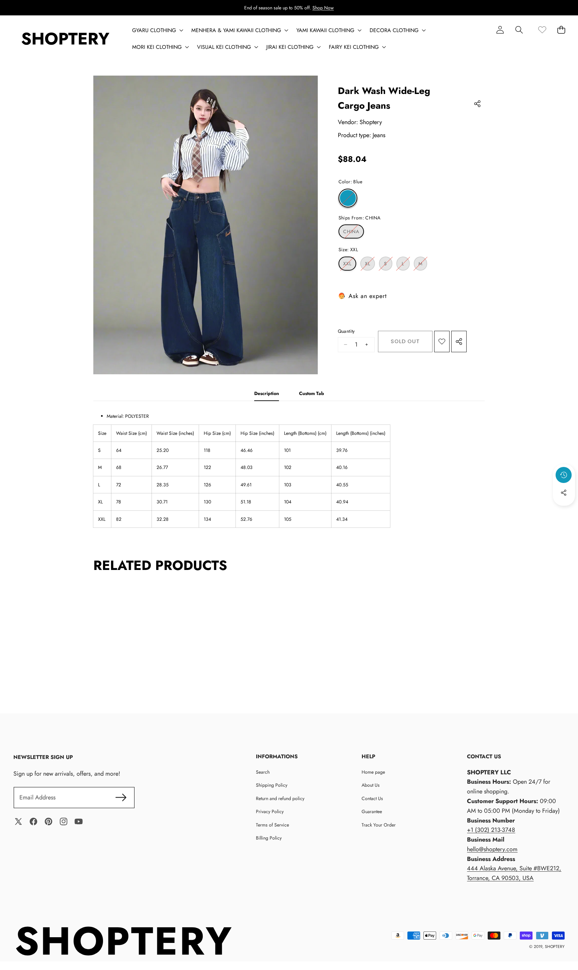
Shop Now (323, 7)
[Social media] (564, 493)
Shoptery (371, 122)
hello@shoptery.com (492, 849)
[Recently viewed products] (564, 475)
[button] (518, 29)
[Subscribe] (120, 797)
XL (370, 265)
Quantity (346, 331)
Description (266, 393)
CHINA (353, 233)
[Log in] (499, 29)
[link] (542, 29)
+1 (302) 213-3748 (491, 830)
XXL (349, 265)
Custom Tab (311, 393)
